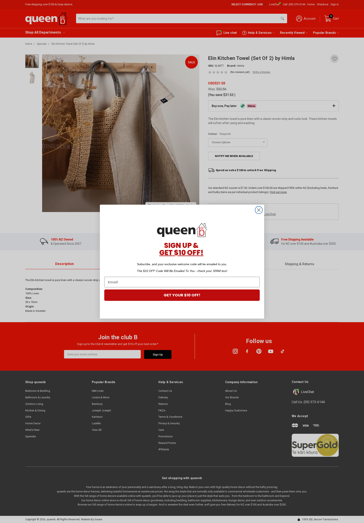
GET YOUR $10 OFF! (182, 295)
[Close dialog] (258, 210)
